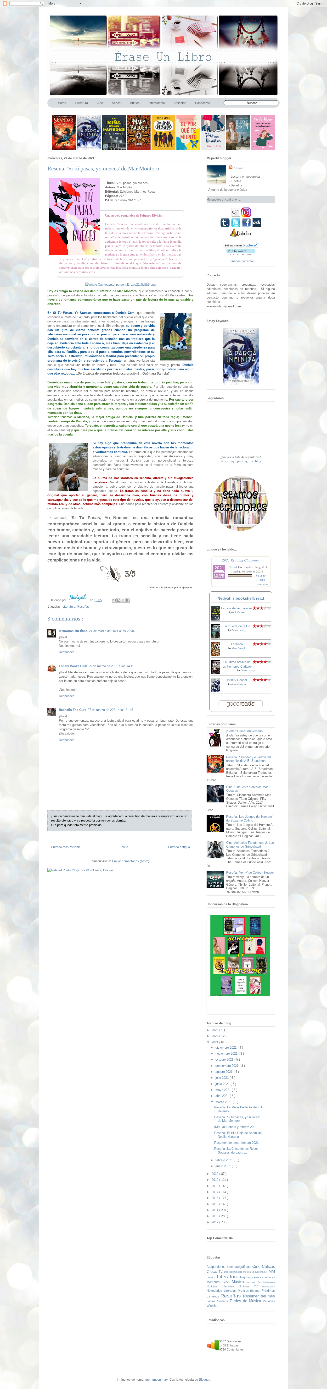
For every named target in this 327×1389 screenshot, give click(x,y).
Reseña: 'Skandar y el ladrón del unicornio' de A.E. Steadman (248, 759)
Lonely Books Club (73, 666)
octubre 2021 (224, 1059)
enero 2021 (223, 1166)
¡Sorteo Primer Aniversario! (245, 731)
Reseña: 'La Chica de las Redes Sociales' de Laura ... (236, 1150)
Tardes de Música (246, 1301)
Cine (257, 1266)
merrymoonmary (156, 1379)
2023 (215, 1030)
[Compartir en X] (123, 600)
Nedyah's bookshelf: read (240, 598)
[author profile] (78, 600)
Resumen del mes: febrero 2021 (236, 1142)
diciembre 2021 (226, 1047)
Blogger (204, 1379)
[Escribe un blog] (118, 600)
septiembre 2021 (227, 1066)
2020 (215, 1174)
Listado (212, 1277)
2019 (215, 1180)
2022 (215, 1036)
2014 (215, 1210)
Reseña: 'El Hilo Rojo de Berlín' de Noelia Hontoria (238, 1134)
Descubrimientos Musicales (239, 1271)
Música (239, 1282)
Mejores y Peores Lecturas (257, 1277)
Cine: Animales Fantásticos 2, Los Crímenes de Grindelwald (250, 844)
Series (212, 1301)
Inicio (124, 847)
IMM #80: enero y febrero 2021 (235, 1127)
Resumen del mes (259, 1296)
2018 (215, 1186)
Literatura (68, 606)
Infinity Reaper (237, 680)
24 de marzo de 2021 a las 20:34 (112, 631)
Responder (66, 652)
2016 (215, 1198)
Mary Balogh (239, 648)
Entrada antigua (179, 847)
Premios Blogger (250, 1290)
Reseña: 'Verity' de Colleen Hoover (250, 872)
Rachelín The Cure (72, 710)
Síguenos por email (240, 261)
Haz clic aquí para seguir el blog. (241, 461)
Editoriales (261, 1271)
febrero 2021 (224, 1160)
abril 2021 (222, 1096)
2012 (215, 1222)
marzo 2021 (224, 1102)
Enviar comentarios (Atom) (130, 861)
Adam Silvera (238, 684)
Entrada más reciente (66, 847)
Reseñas (83, 606)
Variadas (269, 1301)
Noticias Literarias (223, 1286)
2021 (215, 1042)
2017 (215, 1192)
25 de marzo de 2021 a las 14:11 (111, 666)
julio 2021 (222, 1077)
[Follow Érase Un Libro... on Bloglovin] (241, 247)
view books (262, 584)
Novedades (268, 1286)
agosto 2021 (224, 1071)
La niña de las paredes (237, 608)
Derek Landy (238, 630)
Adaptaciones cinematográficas (229, 1267)
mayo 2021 (223, 1090)
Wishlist (212, 1305)
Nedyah (233, 567)
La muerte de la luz (237, 626)
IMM (271, 1271)
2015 (215, 1204)
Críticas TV (215, 1271)
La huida (237, 644)
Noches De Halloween (261, 1282)
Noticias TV (250, 1286)
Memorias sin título (73, 631)
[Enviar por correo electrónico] (114, 600)
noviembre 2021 (226, 1053)
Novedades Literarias (222, 1290)
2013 (215, 1216)
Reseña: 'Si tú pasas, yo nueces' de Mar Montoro (237, 1119)
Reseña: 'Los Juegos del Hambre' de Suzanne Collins (249, 818)
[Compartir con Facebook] (127, 600)
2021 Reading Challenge (240, 559)
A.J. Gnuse (238, 612)
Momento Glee (219, 1282)
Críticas (268, 1266)
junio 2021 (223, 1084)
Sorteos (223, 1301)
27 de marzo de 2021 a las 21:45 (110, 710)
